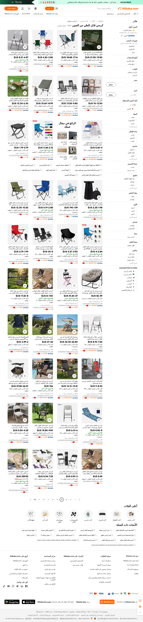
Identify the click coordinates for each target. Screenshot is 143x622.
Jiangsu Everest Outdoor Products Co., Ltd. (67, 305)
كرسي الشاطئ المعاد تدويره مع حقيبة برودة (87, 170)
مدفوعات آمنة (106, 561)
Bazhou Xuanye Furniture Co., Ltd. (67, 440)
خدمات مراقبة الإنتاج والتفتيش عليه (99, 578)
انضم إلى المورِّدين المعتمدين (18, 573)
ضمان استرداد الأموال (104, 565)
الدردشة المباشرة (49, 565)
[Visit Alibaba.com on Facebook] (26, 586)
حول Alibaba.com (132, 556)
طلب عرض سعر (77, 565)
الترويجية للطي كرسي (86, 530)
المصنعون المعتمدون (76, 561)
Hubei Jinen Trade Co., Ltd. (68, 261)
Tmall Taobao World (60, 612)
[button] (56, 8)
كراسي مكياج (30, 535)
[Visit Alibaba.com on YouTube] (8, 586)
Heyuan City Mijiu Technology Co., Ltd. (67, 483)
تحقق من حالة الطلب (21, 569)
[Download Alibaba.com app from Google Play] (12, 602)
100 (35, 499)
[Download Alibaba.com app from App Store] (28, 602)
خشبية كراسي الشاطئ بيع (66, 530)
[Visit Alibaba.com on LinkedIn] (22, 586)
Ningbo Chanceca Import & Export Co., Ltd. (67, 64)
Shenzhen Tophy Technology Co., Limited (18, 155)
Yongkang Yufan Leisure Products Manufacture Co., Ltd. (92, 64)
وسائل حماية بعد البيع (104, 573)
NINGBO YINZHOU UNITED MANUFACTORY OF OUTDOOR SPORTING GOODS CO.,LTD (42, 64)
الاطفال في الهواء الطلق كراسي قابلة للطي (87, 165)
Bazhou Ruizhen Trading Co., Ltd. (18, 69)
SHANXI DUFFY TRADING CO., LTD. (42, 435)
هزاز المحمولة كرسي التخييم (125, 535)
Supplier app (81, 602)
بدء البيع (25, 565)
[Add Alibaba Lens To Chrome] (107, 602)
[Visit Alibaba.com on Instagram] (13, 586)
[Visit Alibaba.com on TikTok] (4, 586)
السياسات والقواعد (105, 582)
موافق (111, 84)
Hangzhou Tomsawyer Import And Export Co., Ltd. (92, 157)
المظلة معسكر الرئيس (62, 165)
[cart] (28, 9)
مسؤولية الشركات (133, 569)
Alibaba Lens (130, 602)
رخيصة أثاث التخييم (70, 175)
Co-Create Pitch (133, 565)
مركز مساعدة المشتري (47, 561)
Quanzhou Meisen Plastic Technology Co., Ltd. (67, 214)
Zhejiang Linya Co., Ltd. (45, 395)
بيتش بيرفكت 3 (45, 535)
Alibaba (100, 21)
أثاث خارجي (84, 21)
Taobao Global (81, 612)
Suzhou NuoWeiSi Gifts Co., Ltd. (18, 349)
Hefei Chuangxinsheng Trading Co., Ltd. (92, 442)
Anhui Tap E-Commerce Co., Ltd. (18, 108)
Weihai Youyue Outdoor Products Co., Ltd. (67, 351)
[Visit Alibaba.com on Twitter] (17, 586)
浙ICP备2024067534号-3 (128, 619)
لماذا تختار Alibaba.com (131, 561)
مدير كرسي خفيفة (104, 530)
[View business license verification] (92, 619)
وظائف (136, 573)
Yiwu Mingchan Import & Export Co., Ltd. (42, 217)
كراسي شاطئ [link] (72, 21)
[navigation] (121, 260)
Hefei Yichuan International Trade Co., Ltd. (18, 212)
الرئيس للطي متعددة (47, 530)
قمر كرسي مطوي (106, 535)
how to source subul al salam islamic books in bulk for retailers (57, 540)
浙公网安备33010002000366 (108, 619)
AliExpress (39, 612)
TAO (88, 612)
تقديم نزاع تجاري (50, 569)
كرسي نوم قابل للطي (108, 540)
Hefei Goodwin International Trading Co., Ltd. (18, 261)
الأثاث (93, 21)
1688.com (48, 612)
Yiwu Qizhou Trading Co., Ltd (92, 481)
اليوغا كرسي (65, 170)
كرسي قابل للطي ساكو (127, 540)
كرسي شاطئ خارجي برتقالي (64, 535)
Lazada (71, 612)
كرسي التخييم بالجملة (27, 165)
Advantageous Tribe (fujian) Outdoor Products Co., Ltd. (42, 486)
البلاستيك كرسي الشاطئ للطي (125, 530)
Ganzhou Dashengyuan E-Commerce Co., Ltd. (42, 307)
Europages (104, 612)
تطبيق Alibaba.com (44, 602)
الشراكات (24, 578)
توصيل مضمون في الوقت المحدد (100, 569)
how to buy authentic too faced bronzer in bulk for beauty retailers (113, 545)
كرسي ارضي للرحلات (89, 540)
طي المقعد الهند (50, 170)
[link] (140, 601)
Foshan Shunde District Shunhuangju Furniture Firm (18, 490)
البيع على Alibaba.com (20, 561)
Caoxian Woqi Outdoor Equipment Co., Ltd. (42, 157)
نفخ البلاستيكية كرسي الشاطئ (31, 170)
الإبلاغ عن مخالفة (50, 584)
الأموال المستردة (50, 573)
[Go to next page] (30, 500)
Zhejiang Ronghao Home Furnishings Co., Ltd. (18, 396)
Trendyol (95, 612)
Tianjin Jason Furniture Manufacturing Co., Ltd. (18, 440)
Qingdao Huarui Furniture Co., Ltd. (92, 108)
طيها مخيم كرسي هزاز (28, 530)
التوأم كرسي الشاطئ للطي (86, 535)
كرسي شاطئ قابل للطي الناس (91, 175)
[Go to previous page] (80, 500)
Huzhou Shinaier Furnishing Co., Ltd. (92, 396)
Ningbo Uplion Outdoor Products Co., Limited (67, 113)
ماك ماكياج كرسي (44, 165)
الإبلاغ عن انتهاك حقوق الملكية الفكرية (45, 579)
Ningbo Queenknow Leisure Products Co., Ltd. (92, 303)
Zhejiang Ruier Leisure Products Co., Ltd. (42, 258)
